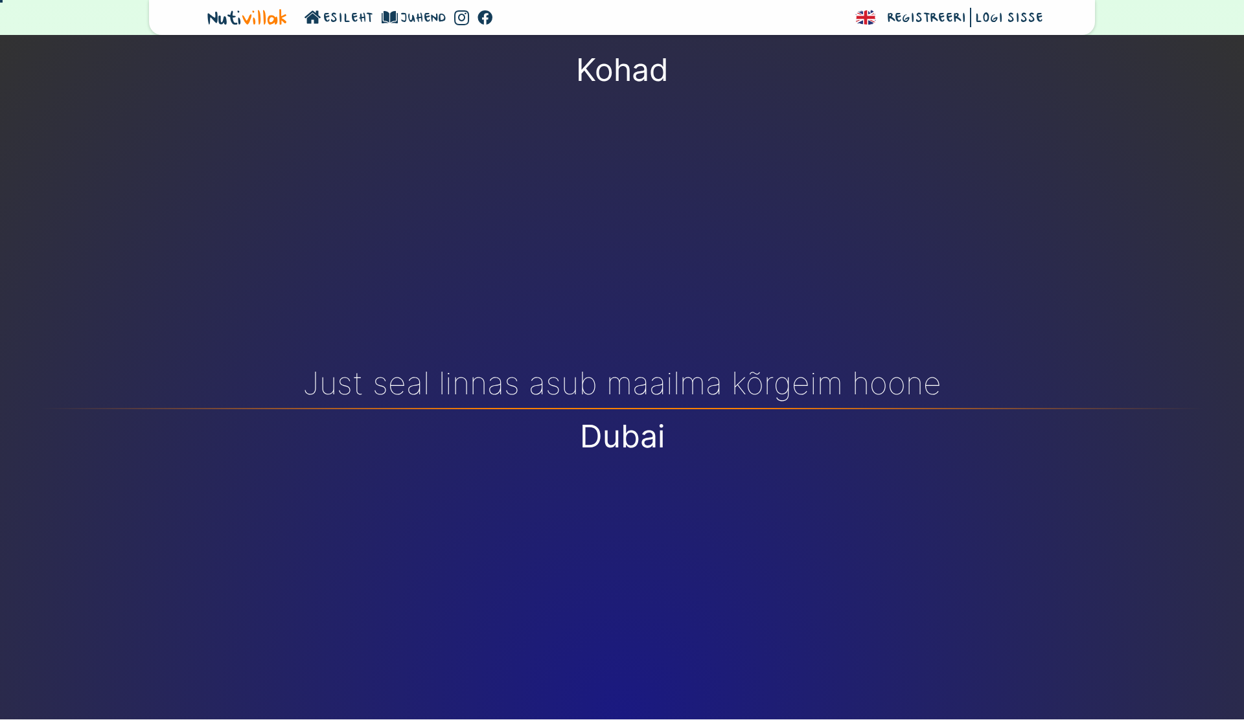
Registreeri (927, 18)
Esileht (348, 18)
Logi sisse (1009, 18)
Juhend (423, 18)
